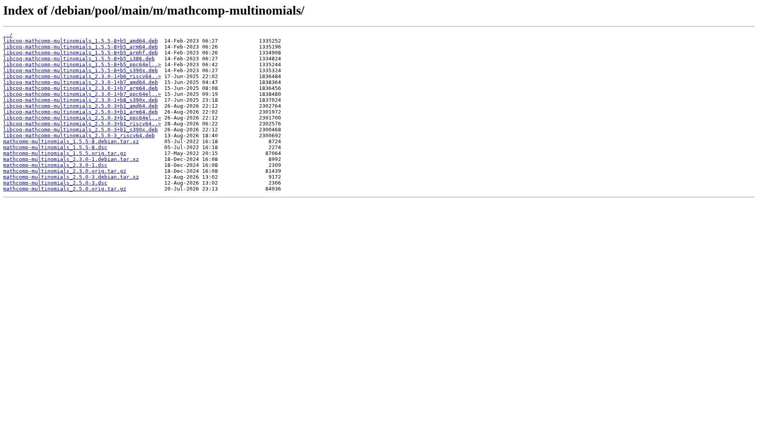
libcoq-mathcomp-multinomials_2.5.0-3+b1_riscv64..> (82, 124)
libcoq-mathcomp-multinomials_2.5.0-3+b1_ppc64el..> (82, 118)
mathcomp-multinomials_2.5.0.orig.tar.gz (64, 189)
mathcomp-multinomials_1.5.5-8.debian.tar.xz (71, 141)
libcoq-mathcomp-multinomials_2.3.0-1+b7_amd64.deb (80, 82)
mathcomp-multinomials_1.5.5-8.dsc (55, 147)
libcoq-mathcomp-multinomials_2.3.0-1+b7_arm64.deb (80, 88)
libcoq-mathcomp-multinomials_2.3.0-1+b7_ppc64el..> (82, 94)
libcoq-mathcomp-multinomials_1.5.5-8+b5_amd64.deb (80, 41)
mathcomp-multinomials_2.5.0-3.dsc (55, 183)
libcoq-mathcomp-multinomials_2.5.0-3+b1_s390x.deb (80, 130)
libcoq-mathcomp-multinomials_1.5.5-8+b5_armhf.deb (80, 53)
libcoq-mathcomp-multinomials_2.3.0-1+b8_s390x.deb (80, 100)
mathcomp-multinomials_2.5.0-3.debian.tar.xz (71, 177)
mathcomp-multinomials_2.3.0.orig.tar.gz (64, 171)
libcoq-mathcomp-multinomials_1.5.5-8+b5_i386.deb (79, 59)
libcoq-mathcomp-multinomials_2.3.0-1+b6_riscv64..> (82, 76)
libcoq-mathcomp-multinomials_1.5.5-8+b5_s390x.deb (80, 70)
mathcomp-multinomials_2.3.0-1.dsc (55, 165)
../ (8, 35)
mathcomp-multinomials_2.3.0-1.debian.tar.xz (71, 159)
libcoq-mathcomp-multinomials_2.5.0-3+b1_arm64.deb (80, 112)
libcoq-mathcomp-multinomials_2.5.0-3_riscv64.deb (79, 135)
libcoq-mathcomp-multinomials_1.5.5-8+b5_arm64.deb (80, 47)
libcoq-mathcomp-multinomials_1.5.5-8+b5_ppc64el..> (82, 64)
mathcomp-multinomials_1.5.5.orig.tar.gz (64, 153)
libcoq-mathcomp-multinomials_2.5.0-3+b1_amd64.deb (80, 106)
